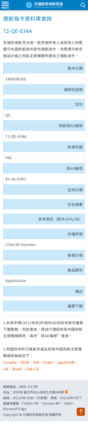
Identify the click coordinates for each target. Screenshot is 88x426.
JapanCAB (65, 362)
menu (5, 5)
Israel (48, 362)
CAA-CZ (32, 368)
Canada (10, 362)
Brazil (17, 368)
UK (5, 368)
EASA (24, 362)
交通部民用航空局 (44, 5)
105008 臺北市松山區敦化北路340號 (38, 392)
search (83, 5)
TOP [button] (81, 412)
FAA (36, 362)
